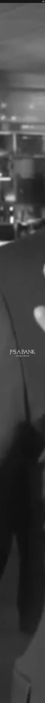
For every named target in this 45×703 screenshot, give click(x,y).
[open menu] (43, 1)
